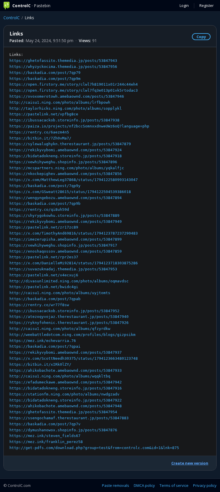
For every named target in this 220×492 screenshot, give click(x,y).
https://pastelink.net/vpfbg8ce (43, 114)
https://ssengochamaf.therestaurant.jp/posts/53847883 (69, 418)
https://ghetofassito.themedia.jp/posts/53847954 (63, 412)
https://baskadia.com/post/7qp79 (44, 72)
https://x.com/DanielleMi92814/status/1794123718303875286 (73, 263)
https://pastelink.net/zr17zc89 (43, 227)
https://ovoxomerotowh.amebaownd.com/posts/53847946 (66, 96)
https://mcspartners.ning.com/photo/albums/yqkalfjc (66, 168)
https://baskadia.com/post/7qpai (44, 346)
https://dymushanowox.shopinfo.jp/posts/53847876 (63, 430)
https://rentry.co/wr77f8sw (39, 305)
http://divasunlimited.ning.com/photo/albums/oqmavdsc (69, 281)
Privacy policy (205, 485)
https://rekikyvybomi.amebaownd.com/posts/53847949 (65, 221)
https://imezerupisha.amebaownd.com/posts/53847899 (65, 239)
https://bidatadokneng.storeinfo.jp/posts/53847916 (65, 388)
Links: (94, 251)
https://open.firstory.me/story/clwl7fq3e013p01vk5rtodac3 (73, 90)
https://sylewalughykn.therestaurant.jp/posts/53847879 (70, 144)
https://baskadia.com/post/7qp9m (44, 78)
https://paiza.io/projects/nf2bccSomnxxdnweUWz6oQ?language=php (79, 126)
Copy (201, 36)
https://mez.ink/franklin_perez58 (46, 442)
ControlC (11, 17)
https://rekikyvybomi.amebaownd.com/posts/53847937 (65, 352)
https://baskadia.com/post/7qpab (44, 299)
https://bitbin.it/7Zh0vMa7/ (40, 138)
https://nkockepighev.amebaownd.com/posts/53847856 (65, 174)
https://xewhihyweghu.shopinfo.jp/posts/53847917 (63, 245)
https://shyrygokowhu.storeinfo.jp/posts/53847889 (64, 215)
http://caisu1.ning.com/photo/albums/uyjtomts (59, 293)
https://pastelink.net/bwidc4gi (43, 287)
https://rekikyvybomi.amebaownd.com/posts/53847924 (65, 150)
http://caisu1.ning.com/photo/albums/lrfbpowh (59, 102)
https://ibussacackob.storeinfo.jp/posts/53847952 (64, 311)
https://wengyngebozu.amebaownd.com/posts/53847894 (65, 198)
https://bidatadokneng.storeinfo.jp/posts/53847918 (65, 156)
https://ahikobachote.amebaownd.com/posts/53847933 (65, 370)
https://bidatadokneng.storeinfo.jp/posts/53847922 (65, 400)
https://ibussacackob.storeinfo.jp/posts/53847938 (64, 120)
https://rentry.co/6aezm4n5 (39, 132)
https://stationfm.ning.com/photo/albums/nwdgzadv (64, 394)
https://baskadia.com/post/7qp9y (44, 186)
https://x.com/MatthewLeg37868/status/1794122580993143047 (73, 180)
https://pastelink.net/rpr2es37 (43, 257)
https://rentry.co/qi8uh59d (39, 209)
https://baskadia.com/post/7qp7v (44, 424)
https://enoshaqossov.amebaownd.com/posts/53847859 (65, 251)
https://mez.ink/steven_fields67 (44, 436)
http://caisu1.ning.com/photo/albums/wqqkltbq (59, 376)
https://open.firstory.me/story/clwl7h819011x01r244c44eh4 (73, 84)
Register (206, 5)
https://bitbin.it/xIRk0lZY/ (40, 364)
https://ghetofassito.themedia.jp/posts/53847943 (63, 60)
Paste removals (115, 485)
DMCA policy (144, 485)
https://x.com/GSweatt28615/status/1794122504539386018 (70, 192)
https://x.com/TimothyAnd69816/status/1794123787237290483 (73, 233)
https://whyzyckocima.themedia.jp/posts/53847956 (63, 66)
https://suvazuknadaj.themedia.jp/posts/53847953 (63, 269)
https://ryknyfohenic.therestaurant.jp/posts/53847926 (69, 322)
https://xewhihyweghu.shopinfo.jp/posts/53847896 (63, 162)
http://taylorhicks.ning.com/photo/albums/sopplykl (65, 108)
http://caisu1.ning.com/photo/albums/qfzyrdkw (59, 328)
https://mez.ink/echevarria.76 (42, 341)
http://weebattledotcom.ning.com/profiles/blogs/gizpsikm (72, 334)
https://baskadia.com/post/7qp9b (44, 203)
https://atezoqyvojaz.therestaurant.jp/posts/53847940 (69, 316)
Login (184, 5)
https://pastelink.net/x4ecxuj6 (43, 275)
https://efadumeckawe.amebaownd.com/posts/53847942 (65, 382)
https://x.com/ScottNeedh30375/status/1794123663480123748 (73, 358)
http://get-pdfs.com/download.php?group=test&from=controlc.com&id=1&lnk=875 (94, 448)
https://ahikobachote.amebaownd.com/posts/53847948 (65, 406)
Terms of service (174, 485)
